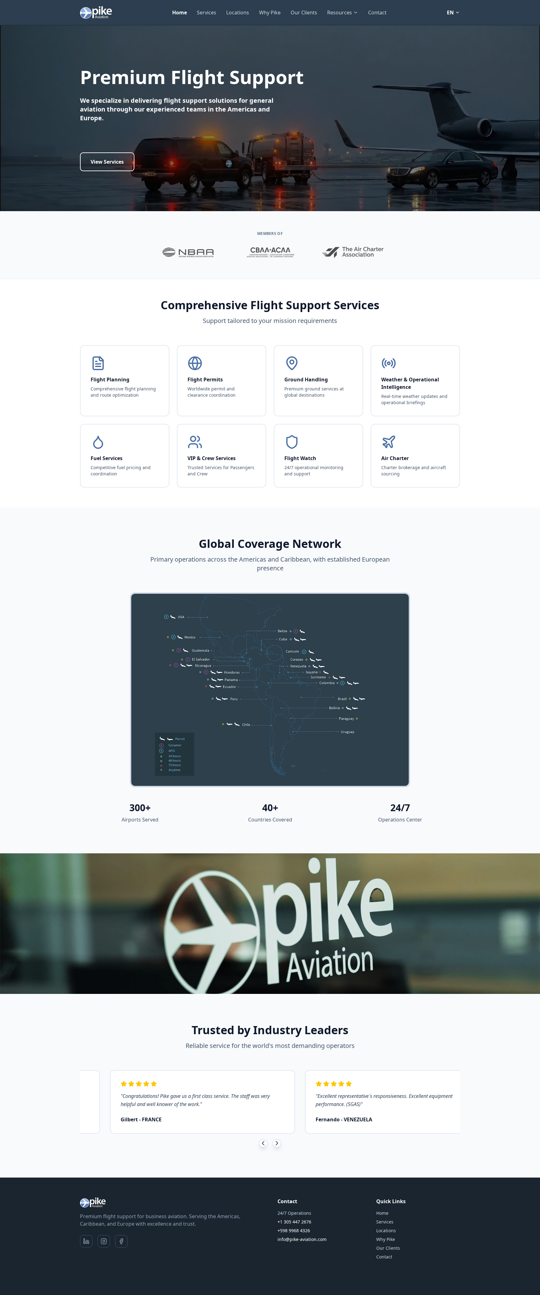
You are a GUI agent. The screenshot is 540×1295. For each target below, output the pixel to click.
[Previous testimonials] (263, 1143)
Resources (339, 12)
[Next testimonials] (276, 1143)
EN (450, 12)
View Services (107, 161)
